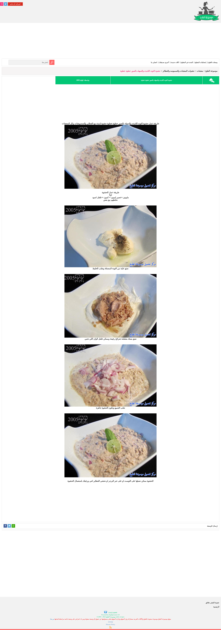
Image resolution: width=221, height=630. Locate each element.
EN (2, 4)
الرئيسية (216, 607)
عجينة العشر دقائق (212, 603)
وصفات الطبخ (212, 62)
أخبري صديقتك (164, 62)
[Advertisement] (110, 41)
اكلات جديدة (175, 62)
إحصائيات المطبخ (200, 62)
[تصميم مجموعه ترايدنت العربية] (110, 612)
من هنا (52, 619)
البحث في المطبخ (187, 62)
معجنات (200, 71)
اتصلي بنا (154, 62)
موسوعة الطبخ (211, 71)
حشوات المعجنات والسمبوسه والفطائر (179, 71)
